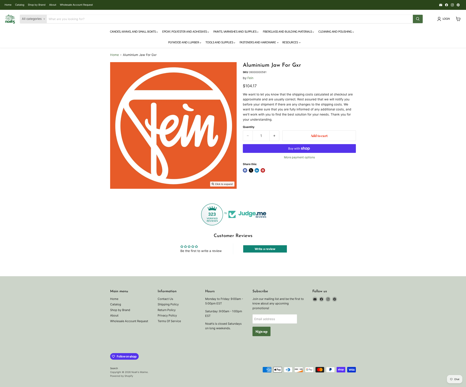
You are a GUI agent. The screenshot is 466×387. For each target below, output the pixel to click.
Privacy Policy (167, 315)
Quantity (248, 127)
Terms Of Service (169, 321)
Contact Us (165, 299)
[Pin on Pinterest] (263, 170)
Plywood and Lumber (184, 42)
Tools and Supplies (220, 42)
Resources (290, 42)
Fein (250, 78)
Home (8, 4)
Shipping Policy (168, 304)
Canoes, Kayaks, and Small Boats (133, 31)
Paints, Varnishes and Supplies (235, 31)
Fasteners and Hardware (258, 42)
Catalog (19, 4)
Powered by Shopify (121, 375)
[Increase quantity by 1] (274, 135)
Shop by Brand (37, 4)
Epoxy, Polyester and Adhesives (185, 31)
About (52, 4)
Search (114, 368)
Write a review (265, 249)
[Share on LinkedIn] (257, 170)
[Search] (418, 19)
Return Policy (167, 310)
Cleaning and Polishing (335, 31)
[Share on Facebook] (245, 170)
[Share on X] (251, 170)
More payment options (299, 157)
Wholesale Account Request (76, 4)
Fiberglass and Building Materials (288, 31)
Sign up (261, 331)
